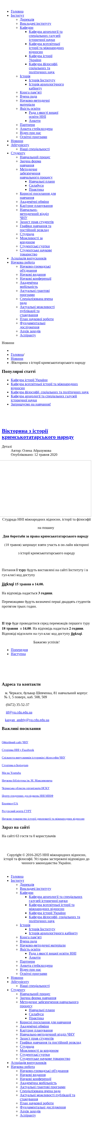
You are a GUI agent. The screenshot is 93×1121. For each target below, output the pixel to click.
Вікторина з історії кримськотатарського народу (38, 434)
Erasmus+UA (10, 803)
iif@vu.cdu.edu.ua (19, 712)
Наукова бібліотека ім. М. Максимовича (27, 780)
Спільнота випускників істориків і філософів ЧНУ (33, 757)
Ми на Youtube (11, 773)
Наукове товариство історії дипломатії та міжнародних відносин (43, 819)
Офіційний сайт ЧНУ (15, 742)
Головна (17, 354)
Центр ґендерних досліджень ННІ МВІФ (27, 796)
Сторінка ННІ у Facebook (18, 750)
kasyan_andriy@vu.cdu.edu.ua (27, 720)
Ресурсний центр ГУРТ (16, 811)
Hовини (17, 358)
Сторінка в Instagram (15, 765)
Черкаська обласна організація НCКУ (25, 788)
